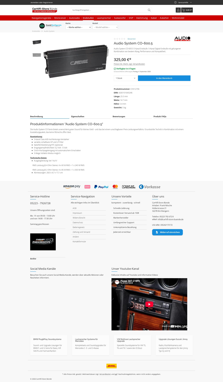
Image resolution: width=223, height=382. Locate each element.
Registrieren (48, 2)
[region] (71, 61)
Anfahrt (76, 236)
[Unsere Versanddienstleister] (111, 365)
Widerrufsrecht (79, 217)
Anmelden (35, 2)
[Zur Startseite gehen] (44, 10)
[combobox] (109, 10)
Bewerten (132, 39)
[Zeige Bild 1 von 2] (104, 62)
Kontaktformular (79, 241)
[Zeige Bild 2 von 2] (104, 64)
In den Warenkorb (164, 78)
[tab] (49, 116)
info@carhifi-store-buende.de (170, 219)
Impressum (77, 213)
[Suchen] (149, 10)
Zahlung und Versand (81, 232)
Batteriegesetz (78, 227)
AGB (74, 208)
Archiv (33, 258)
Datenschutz (78, 222)
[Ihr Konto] (178, 10)
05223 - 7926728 (40, 203)
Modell (95, 23)
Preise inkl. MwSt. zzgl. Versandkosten (129, 64)
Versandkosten (105, 374)
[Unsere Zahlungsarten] (111, 186)
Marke (68, 23)
